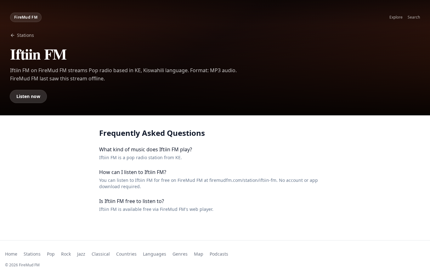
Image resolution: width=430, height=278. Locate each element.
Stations (25, 35)
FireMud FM (25, 17)
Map (198, 254)
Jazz (81, 254)
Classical (101, 254)
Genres (180, 254)
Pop (51, 254)
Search (414, 17)
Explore (396, 17)
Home (11, 254)
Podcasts (219, 254)
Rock (66, 254)
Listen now (28, 96)
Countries (126, 254)
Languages (154, 254)
